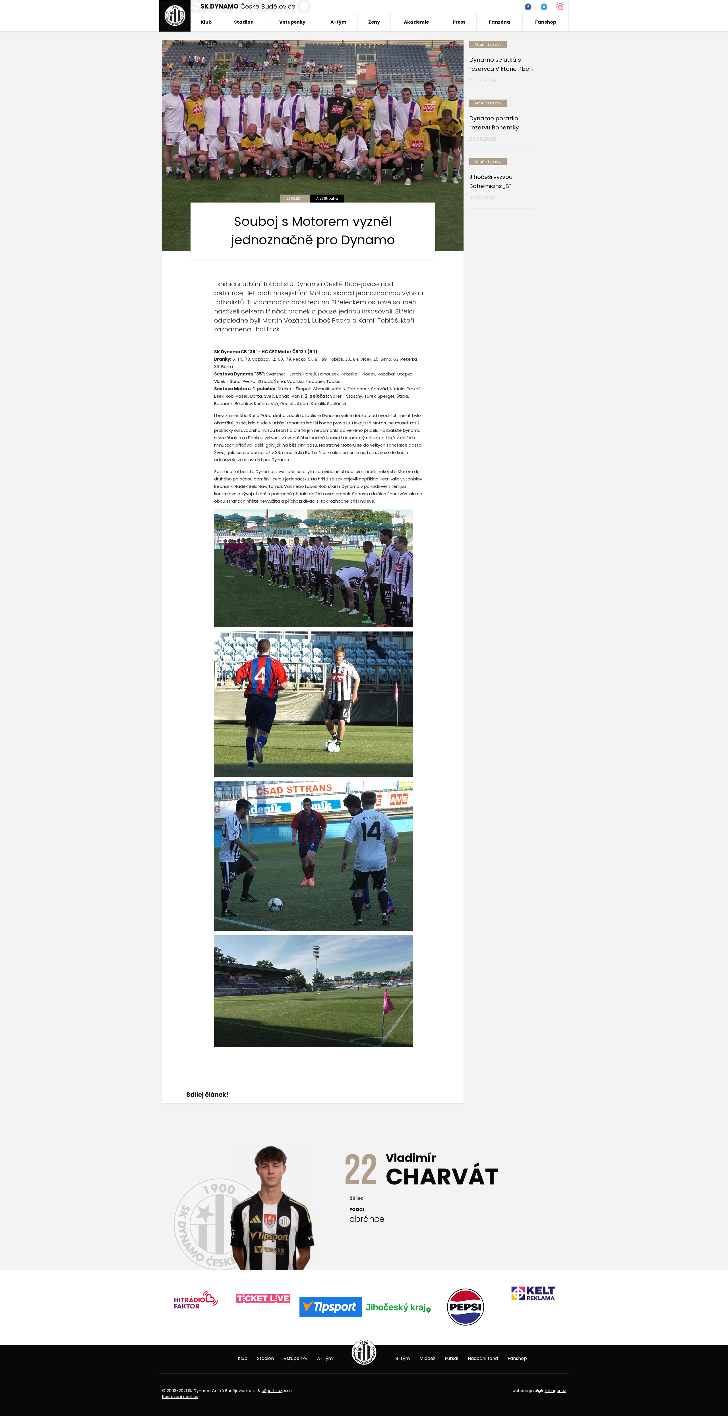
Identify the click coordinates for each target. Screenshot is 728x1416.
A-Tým (325, 1358)
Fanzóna (499, 22)
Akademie (416, 22)
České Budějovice (247, 6)
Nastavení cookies (180, 1397)
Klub (206, 22)
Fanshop (545, 22)
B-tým (402, 1358)
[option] (195, 1298)
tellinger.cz (555, 1391)
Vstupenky (292, 22)
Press (459, 22)
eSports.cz (272, 1391)
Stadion (244, 22)
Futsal (451, 1358)
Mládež (427, 1358)
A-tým (338, 22)
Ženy (374, 22)
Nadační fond (483, 1358)
